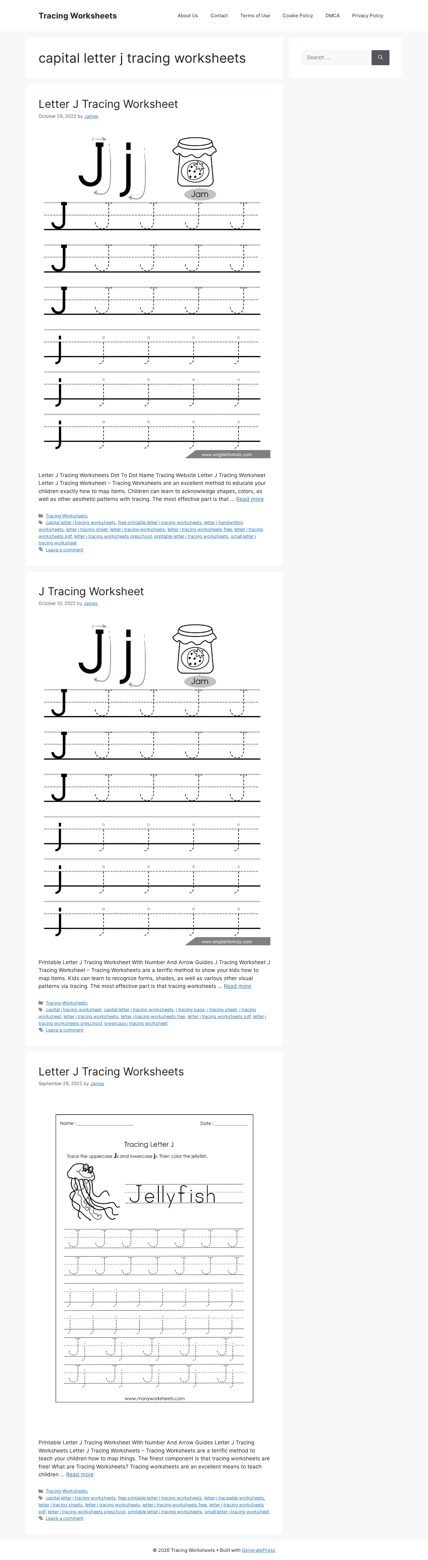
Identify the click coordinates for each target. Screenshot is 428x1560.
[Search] (380, 57)
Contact (219, 15)
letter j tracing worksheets (137, 529)
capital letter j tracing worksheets (81, 522)
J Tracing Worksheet (91, 591)
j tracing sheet (222, 1009)
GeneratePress (258, 1550)
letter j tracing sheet (87, 529)
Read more (250, 499)
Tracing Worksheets (78, 15)
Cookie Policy (298, 15)
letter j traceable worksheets (234, 1497)
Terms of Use (255, 15)
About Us (188, 15)
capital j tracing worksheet (73, 1009)
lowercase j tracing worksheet (136, 1023)
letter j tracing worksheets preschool (113, 536)
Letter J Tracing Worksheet (108, 103)
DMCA (333, 15)
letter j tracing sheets (61, 1504)
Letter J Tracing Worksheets (111, 1071)
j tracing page (190, 1009)
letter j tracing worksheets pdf (219, 1016)
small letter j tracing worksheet (237, 1511)
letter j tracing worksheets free (200, 529)
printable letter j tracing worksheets (191, 536)
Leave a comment (64, 549)
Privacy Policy (367, 15)
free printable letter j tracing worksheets (160, 522)
